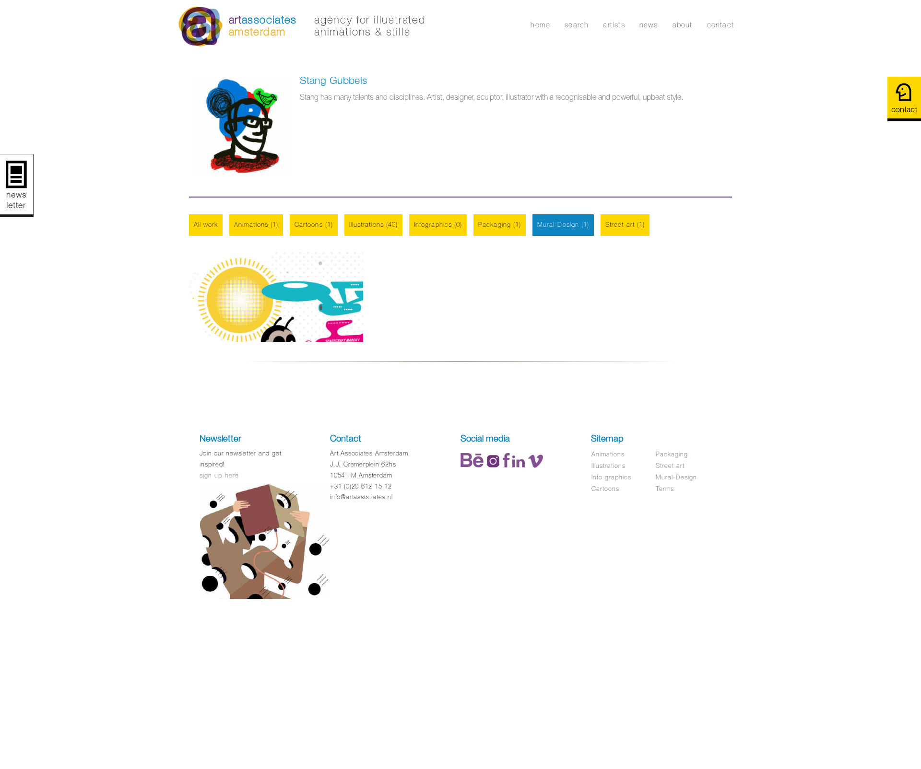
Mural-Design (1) (563, 224)
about (683, 25)
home (540, 25)
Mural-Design (676, 477)
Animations (608, 454)
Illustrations (608, 465)
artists (614, 25)
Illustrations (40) (373, 224)
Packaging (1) (499, 224)
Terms (665, 488)
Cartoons (605, 488)
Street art (670, 465)
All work (206, 224)
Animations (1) (256, 224)
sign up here (219, 475)
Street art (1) (625, 224)
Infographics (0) (438, 224)
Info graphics (611, 477)
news (648, 25)
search (577, 25)
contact (720, 25)
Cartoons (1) (314, 224)
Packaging (672, 454)
